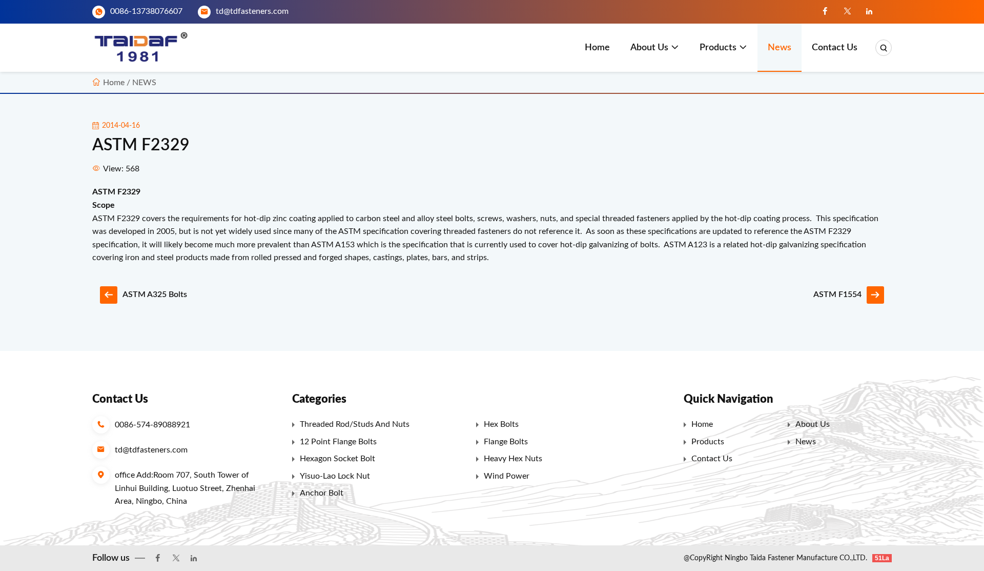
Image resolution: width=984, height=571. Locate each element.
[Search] (883, 48)
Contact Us (834, 47)
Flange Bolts (506, 442)
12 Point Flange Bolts (338, 442)
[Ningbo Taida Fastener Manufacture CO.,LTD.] (144, 47)
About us (649, 47)
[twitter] (847, 12)
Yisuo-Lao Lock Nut (335, 476)
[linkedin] (869, 12)
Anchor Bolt (321, 493)
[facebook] (825, 12)
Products (718, 47)
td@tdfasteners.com (252, 11)
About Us (812, 424)
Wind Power (506, 476)
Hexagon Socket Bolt (337, 459)
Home (597, 47)
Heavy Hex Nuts (513, 459)
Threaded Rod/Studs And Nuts (354, 424)
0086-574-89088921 (152, 425)
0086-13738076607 (146, 11)
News (779, 47)
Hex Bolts (501, 424)
